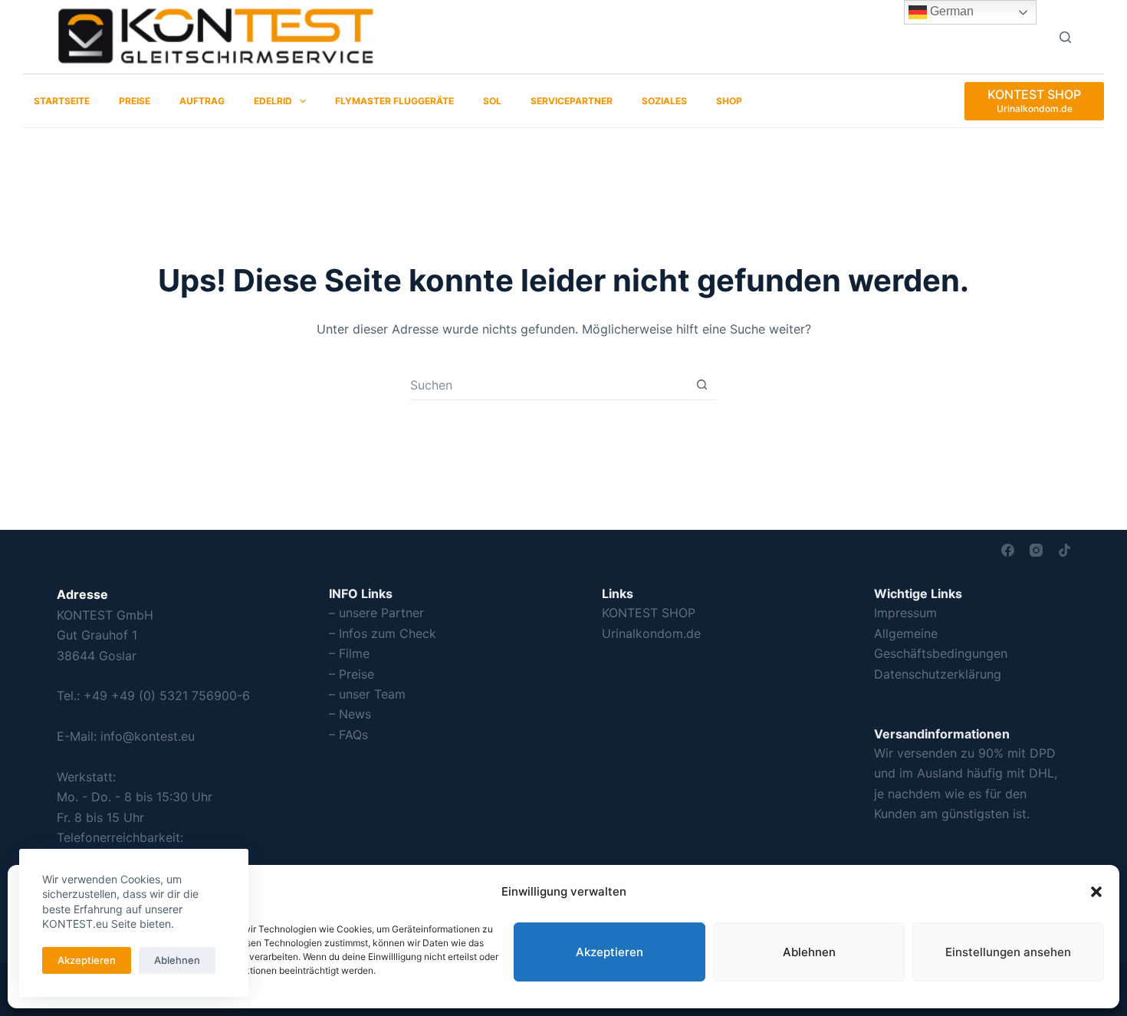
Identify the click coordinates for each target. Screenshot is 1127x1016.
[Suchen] (1065, 37)
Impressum (905, 612)
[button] (1096, 891)
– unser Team (367, 694)
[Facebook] (1007, 550)
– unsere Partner (376, 612)
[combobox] (548, 385)
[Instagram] (1036, 550)
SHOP (729, 101)
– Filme (349, 653)
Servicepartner (572, 101)
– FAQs (348, 734)
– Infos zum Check (382, 633)
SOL (492, 101)
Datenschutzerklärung (937, 674)
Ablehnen (809, 952)
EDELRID (273, 101)
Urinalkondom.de (651, 633)
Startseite (62, 101)
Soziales (664, 101)
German (950, 11)
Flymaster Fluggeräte (394, 101)
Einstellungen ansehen (1008, 952)
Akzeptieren (609, 952)
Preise (134, 101)
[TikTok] (1064, 550)
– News (350, 714)
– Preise (351, 674)
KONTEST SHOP (648, 612)
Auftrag (202, 101)
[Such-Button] (702, 384)
